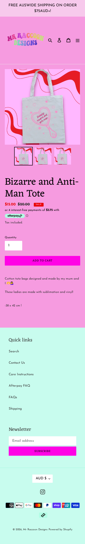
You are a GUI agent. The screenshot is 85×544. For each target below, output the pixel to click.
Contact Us (17, 363)
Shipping (15, 408)
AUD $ (41, 478)
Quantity (10, 237)
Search (14, 351)
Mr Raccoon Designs (35, 529)
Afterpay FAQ (19, 386)
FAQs (13, 397)
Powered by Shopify (60, 529)
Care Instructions (21, 374)
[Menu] (77, 40)
